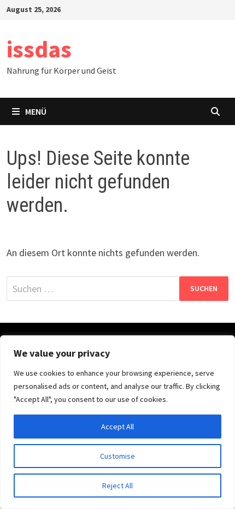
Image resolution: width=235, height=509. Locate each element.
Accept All (117, 426)
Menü (35, 111)
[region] (117, 422)
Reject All (117, 485)
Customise (117, 456)
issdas (39, 49)
